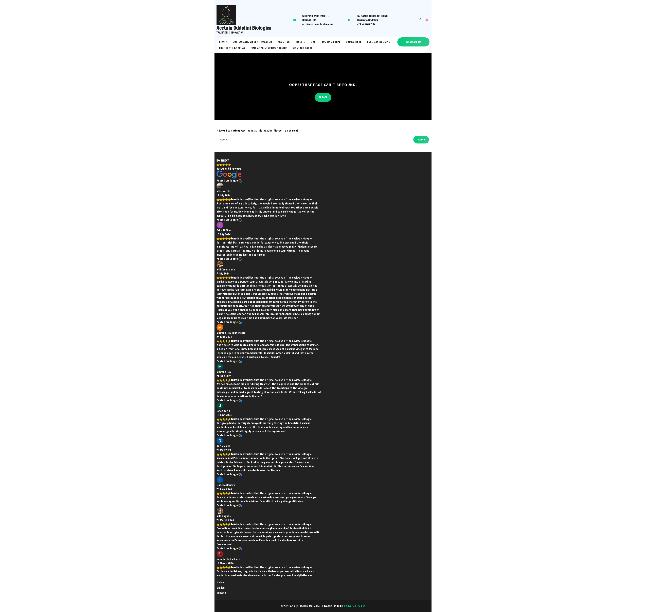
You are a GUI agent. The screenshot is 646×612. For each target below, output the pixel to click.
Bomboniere (354, 42)
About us (284, 42)
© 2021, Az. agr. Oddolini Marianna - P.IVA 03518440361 (323, 606)
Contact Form (302, 48)
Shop (222, 42)
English (221, 587)
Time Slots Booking (232, 48)
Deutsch (221, 592)
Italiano (221, 582)
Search (421, 139)
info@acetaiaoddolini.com (317, 24)
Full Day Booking (378, 42)
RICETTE (300, 42)
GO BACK (323, 97)
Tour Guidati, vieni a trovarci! (251, 42)
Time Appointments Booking (269, 48)
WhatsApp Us (413, 42)
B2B (313, 42)
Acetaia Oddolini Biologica (244, 27)
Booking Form (330, 42)
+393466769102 (366, 24)
